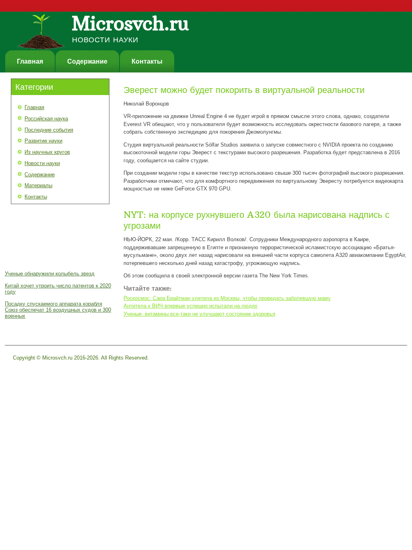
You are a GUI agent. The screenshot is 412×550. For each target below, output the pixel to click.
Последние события (49, 130)
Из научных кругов (47, 152)
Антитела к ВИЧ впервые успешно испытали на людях (191, 306)
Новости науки (42, 163)
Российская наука (46, 119)
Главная (30, 61)
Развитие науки (43, 141)
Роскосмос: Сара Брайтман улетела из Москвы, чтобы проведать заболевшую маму (227, 298)
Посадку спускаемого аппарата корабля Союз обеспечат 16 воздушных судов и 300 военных (58, 310)
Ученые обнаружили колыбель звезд (50, 274)
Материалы (38, 185)
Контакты (147, 61)
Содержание (87, 61)
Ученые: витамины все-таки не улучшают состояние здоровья (199, 314)
